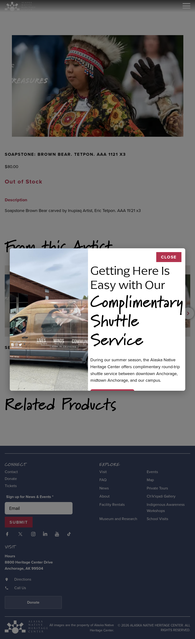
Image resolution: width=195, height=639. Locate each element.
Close (169, 257)
